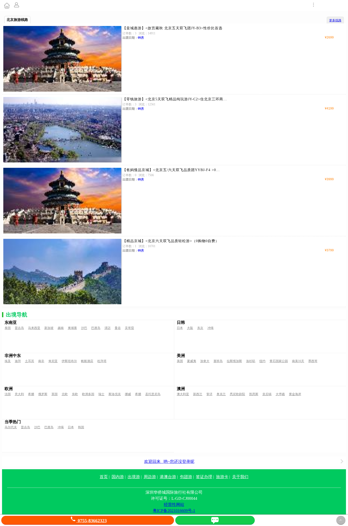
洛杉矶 (250, 361)
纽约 (262, 361)
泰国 (8, 328)
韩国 (81, 427)
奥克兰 (221, 394)
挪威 (128, 394)
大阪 (190, 328)
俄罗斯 (42, 394)
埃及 (8, 361)
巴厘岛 (95, 328)
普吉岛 (19, 328)
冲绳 (210, 328)
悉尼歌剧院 (237, 394)
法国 (8, 394)
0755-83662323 (91, 520)
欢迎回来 (169, 461)
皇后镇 (267, 394)
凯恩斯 (253, 394)
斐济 (209, 394)
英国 (54, 394)
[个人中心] (17, 6)
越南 (61, 328)
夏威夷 (191, 361)
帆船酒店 (87, 361)
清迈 (107, 328)
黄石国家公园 (279, 361)
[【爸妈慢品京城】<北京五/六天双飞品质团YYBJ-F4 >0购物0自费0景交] (62, 200)
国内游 (118, 477)
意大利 (19, 394)
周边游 (150, 477)
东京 (200, 328)
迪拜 (18, 361)
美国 (180, 361)
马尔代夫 (11, 427)
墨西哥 (312, 361)
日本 (180, 328)
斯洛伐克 (115, 394)
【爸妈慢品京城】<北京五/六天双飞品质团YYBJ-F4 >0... (171, 170)
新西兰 (197, 394)
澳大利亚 (183, 394)
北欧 (65, 394)
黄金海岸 (295, 394)
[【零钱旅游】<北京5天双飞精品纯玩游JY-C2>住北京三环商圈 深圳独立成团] (62, 130)
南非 (41, 361)
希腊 (31, 394)
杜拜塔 (101, 361)
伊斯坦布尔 (69, 361)
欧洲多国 (88, 394)
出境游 (134, 477)
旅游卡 (222, 477)
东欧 (75, 394)
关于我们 (240, 477)
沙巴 (84, 328)
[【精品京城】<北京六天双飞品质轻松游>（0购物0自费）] (62, 271)
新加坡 (48, 328)
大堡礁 (280, 394)
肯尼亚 (53, 361)
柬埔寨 (72, 328)
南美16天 (298, 361)
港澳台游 (168, 477)
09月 (141, 37)
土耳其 (29, 361)
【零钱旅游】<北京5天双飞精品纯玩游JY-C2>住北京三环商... (175, 99)
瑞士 (101, 394)
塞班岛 (218, 361)
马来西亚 (34, 328)
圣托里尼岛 (152, 394)
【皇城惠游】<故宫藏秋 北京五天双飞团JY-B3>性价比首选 (172, 28)
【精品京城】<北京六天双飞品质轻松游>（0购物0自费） (171, 241)
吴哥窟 (129, 328)
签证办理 (204, 477)
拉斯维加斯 (234, 361)
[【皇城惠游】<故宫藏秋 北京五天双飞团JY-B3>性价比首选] (62, 59)
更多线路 (335, 20)
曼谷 (118, 328)
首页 (104, 477)
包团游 (186, 477)
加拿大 (204, 361)
